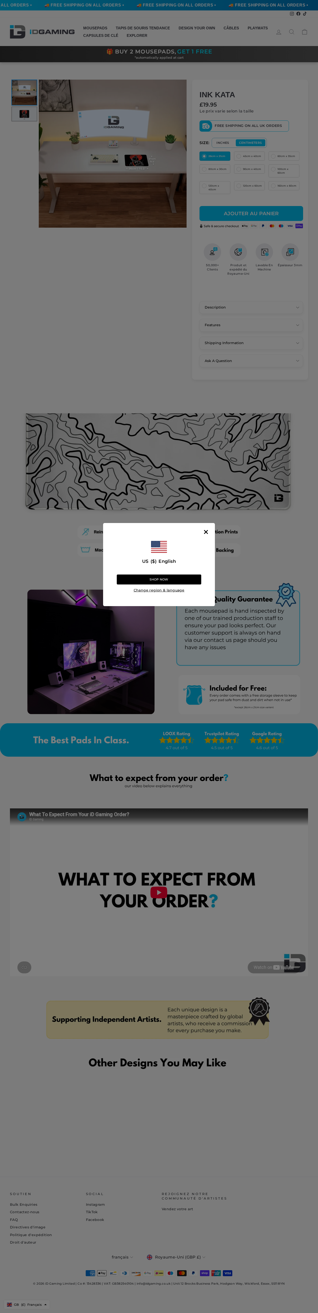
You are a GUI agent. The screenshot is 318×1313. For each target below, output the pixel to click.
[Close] (206, 532)
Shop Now (159, 579)
